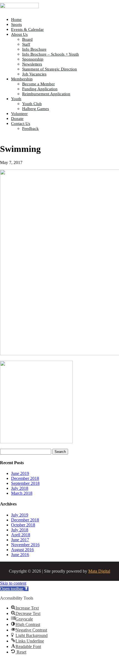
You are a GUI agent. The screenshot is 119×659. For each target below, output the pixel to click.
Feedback (30, 128)
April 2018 (20, 534)
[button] (14, 588)
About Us (19, 34)
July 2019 (19, 515)
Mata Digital (99, 571)
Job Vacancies (34, 74)
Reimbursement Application (46, 94)
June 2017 (20, 539)
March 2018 (21, 493)
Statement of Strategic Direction (49, 69)
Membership (22, 79)
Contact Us (20, 123)
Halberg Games (35, 108)
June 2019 (20, 473)
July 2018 (19, 488)
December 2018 (25, 478)
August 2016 (22, 549)
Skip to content (13, 583)
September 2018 (25, 483)
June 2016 (20, 554)
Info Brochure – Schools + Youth (50, 54)
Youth (16, 99)
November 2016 (25, 544)
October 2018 (23, 525)
